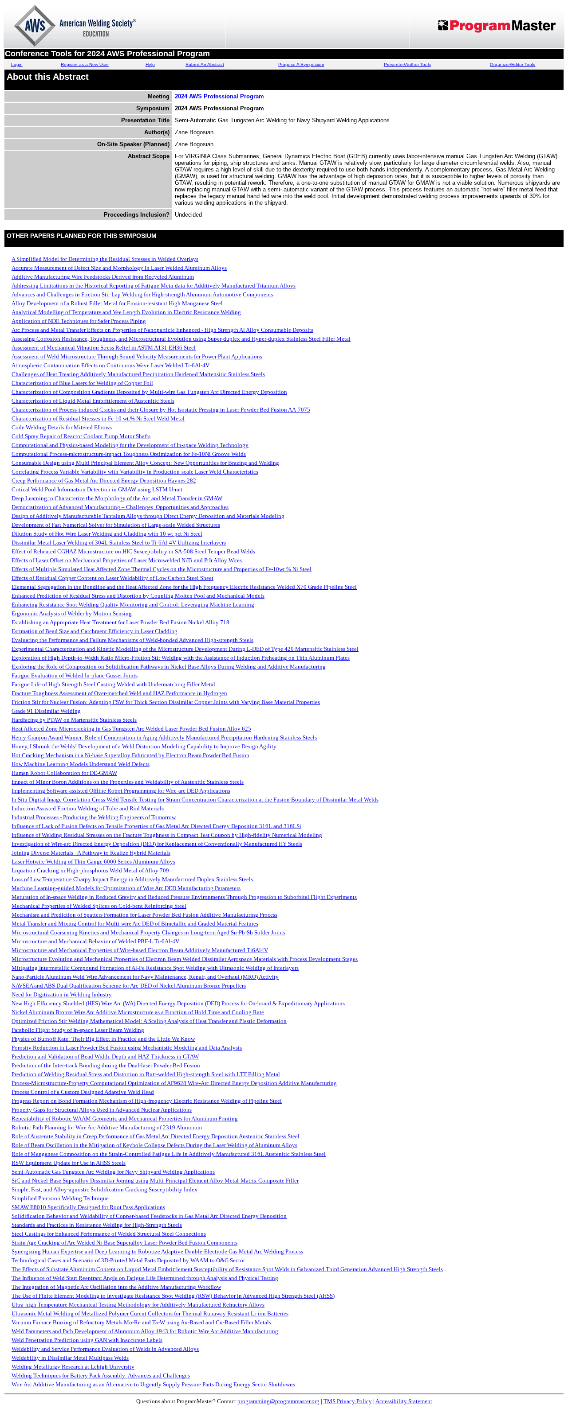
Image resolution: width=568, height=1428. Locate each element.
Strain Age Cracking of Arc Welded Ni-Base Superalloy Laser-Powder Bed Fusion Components (124, 1242)
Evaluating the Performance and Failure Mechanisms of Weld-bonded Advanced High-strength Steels (132, 640)
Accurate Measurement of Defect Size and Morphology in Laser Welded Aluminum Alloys (119, 268)
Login (17, 64)
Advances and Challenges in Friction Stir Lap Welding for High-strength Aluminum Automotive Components (142, 294)
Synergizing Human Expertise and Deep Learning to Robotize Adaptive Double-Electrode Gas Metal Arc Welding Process (157, 1251)
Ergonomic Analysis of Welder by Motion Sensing (72, 613)
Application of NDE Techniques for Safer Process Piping (79, 321)
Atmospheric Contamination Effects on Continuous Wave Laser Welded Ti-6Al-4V (110, 365)
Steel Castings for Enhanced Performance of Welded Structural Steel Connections (109, 1233)
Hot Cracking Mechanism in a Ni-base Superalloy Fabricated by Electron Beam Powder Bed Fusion (130, 755)
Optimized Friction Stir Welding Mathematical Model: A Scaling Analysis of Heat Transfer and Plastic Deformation (149, 1021)
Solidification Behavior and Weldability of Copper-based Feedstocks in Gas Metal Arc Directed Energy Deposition (149, 1216)
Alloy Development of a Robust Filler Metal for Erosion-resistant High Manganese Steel (117, 303)
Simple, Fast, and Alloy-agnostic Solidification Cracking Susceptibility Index (104, 1189)
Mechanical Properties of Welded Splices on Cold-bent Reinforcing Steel (99, 906)
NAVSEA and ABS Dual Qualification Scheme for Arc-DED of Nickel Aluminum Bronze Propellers (129, 985)
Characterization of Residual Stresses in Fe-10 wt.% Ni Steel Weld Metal (98, 418)
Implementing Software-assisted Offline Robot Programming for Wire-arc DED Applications (121, 790)
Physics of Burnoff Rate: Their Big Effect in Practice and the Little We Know (103, 1038)
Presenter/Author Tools (407, 64)
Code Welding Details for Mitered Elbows (62, 427)
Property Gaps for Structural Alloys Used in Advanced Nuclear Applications (102, 1109)
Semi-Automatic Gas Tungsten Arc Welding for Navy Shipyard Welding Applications (113, 1171)
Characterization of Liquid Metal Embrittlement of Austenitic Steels (93, 400)
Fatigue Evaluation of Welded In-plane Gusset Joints (75, 675)
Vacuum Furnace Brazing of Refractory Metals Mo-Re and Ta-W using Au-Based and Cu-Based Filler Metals (141, 1322)
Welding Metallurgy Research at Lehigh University (73, 1366)
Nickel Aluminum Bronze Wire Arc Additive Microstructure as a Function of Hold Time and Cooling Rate (138, 1012)
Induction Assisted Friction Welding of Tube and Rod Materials (88, 808)
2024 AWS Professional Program (219, 96)
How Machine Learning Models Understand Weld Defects (81, 764)
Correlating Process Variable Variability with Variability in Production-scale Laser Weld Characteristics (135, 471)
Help (150, 64)
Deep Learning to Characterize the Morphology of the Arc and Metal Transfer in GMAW (117, 498)
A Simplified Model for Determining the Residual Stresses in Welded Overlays (105, 259)
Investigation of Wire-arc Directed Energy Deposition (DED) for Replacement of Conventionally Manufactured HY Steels (157, 843)
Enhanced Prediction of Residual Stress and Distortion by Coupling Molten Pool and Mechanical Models (138, 595)
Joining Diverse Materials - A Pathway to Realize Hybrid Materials (91, 852)
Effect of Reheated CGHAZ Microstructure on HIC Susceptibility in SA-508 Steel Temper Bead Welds (133, 551)
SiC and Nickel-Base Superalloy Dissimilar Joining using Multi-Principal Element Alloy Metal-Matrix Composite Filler (155, 1180)
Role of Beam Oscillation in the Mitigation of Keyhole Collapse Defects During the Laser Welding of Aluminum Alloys (154, 1145)
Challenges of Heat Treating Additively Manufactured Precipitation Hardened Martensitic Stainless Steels (138, 374)
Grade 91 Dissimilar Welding (46, 711)
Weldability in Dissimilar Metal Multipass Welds (70, 1357)
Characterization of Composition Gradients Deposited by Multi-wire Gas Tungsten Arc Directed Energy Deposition (149, 392)
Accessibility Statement (403, 1401)
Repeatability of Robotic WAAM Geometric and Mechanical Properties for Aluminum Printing (125, 1118)
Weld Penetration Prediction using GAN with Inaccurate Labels (87, 1340)
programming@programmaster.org (278, 1401)
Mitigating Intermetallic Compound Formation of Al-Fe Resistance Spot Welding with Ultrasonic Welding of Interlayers (155, 968)
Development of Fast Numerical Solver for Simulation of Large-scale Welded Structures (116, 524)
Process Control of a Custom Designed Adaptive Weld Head (83, 1092)
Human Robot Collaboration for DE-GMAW (64, 773)
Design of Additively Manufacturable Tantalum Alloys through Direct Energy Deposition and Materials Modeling (148, 516)
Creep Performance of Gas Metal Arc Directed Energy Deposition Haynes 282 (104, 480)
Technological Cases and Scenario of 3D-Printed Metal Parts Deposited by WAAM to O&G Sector (128, 1260)
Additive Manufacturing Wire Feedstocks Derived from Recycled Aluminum (103, 276)
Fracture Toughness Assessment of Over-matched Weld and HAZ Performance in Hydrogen (119, 693)
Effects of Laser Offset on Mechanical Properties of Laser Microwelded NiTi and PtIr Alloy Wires (127, 560)
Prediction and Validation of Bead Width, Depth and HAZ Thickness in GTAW (105, 1056)
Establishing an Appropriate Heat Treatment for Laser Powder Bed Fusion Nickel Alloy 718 (120, 622)
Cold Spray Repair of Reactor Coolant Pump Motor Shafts (81, 436)
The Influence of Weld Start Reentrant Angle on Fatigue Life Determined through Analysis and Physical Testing (145, 1278)
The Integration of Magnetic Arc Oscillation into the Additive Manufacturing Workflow (116, 1287)
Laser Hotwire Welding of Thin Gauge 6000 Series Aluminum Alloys (93, 861)
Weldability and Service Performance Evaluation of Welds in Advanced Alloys (105, 1349)
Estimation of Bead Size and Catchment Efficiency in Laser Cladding (95, 631)
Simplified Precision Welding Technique (60, 1198)
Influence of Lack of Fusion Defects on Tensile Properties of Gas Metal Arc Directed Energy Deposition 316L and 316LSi (156, 826)
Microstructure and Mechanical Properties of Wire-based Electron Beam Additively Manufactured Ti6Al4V (140, 950)
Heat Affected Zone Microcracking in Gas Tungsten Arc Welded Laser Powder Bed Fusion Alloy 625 (131, 728)
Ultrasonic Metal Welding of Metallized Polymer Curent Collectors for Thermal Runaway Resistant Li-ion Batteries (150, 1313)
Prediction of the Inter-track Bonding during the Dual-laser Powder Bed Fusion (106, 1065)
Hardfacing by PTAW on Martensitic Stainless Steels (74, 719)
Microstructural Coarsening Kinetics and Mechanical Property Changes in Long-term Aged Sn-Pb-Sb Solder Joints (148, 932)
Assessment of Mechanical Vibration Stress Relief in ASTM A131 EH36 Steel (104, 347)
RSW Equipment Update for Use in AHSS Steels (69, 1163)
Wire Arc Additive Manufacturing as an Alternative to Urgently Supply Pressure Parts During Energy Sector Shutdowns (153, 1384)
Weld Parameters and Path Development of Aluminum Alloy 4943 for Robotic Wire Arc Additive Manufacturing (145, 1331)
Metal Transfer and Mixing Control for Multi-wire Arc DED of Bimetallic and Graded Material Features (135, 923)
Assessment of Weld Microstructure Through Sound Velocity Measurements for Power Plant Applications (137, 356)
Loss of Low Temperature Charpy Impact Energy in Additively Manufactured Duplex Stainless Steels (132, 879)
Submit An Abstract (204, 64)
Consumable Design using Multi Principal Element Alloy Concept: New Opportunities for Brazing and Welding (145, 462)
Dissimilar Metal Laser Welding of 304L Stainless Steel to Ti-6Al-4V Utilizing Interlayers (119, 542)
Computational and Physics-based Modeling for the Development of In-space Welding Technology (130, 445)
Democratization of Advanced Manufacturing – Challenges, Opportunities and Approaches (120, 507)
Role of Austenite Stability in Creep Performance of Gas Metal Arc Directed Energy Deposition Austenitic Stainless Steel (156, 1136)
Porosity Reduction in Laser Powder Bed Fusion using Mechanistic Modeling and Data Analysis (127, 1047)
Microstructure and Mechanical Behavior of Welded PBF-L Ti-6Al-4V (95, 941)
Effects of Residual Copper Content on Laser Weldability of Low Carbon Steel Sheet (112, 578)
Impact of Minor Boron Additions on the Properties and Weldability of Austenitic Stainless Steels (128, 781)
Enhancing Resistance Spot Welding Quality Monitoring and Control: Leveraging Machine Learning (133, 604)
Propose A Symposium (301, 64)
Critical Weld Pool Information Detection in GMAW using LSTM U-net (97, 489)
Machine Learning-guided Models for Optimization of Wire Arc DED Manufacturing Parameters (126, 888)
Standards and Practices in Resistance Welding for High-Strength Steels (97, 1225)
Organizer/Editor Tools (512, 64)
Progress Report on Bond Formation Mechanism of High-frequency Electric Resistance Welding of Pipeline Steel (147, 1100)
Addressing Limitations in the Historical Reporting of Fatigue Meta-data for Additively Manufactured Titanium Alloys (154, 285)
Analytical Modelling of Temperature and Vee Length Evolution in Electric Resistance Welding (126, 312)
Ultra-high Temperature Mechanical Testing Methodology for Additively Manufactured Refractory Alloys (138, 1304)
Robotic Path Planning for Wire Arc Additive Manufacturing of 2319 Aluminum (107, 1127)
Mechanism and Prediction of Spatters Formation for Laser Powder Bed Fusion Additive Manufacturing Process (144, 914)
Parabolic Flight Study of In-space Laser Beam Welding (78, 1030)
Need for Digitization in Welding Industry (62, 994)
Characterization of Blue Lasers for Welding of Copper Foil (82, 383)
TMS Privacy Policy (347, 1401)
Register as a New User (85, 64)
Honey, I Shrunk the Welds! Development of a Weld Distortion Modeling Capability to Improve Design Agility (144, 746)
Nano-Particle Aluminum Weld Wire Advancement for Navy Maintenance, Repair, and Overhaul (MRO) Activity (145, 976)
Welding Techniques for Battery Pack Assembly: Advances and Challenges (101, 1375)
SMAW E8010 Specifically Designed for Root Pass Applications (88, 1207)
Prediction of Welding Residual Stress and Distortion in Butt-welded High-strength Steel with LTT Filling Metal (146, 1074)
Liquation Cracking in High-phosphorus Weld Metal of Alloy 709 (90, 870)
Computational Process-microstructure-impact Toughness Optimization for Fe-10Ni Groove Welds (129, 454)
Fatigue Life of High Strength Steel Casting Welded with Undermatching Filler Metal (113, 684)
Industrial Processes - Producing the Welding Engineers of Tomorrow (94, 817)
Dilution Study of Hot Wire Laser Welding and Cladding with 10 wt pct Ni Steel (107, 533)
